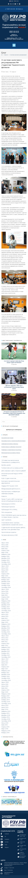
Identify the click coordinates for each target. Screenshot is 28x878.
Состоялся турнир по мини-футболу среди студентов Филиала (14, 361)
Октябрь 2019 (5, 701)
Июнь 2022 (4, 640)
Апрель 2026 (5, 550)
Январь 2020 (5, 696)
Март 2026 (4, 552)
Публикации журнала (8, 507)
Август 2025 (5, 566)
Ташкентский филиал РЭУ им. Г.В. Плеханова (8, 816)
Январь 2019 (5, 713)
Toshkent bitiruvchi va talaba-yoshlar (12, 468)
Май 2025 (4, 572)
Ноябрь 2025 (5, 560)
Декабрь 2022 (5, 628)
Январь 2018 (5, 732)
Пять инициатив (6, 512)
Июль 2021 (4, 661)
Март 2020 (4, 692)
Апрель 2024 (5, 597)
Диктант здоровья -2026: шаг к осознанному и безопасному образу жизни (14, 387)
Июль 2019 (4, 705)
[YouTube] (15, 4)
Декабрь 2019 (5, 698)
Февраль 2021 (5, 670)
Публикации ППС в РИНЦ (9, 509)
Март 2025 (4, 576)
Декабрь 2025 (5, 558)
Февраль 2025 (5, 578)
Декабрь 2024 (5, 581)
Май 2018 (4, 725)
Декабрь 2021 (5, 651)
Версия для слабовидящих (15, 429)
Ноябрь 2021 (5, 653)
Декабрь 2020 (5, 674)
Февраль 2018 (5, 731)
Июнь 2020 (4, 686)
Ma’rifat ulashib (6, 465)
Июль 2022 (4, 638)
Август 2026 (5, 543)
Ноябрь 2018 (5, 717)
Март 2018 (4, 729)
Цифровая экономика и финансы (9, 444)
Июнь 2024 (4, 593)
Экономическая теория (7, 438)
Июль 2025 (4, 568)
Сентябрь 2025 (6, 564)
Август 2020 (5, 682)
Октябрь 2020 (5, 678)
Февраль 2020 (5, 694)
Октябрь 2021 (5, 655)
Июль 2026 (4, 545)
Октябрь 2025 (5, 562)
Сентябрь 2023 (6, 610)
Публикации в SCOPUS (8, 504)
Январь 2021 (5, 672)
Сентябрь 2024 (6, 587)
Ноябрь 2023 (5, 607)
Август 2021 (5, 659)
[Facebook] (8, 4)
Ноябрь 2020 (5, 676)
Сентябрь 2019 (6, 703)
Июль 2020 (4, 684)
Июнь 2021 (4, 663)
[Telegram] (19, 4)
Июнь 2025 (4, 570)
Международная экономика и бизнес (10, 453)
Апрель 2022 (5, 643)
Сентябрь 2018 (6, 721)
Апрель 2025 (5, 574)
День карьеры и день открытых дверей (13, 471)
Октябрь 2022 (5, 632)
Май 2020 (4, 688)
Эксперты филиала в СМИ (9, 535)
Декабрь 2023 (5, 605)
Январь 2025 (5, 579)
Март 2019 (4, 709)
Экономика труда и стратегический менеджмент (13, 441)
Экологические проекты (8, 532)
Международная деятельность (10, 489)
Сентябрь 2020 (6, 680)
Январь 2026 (5, 556)
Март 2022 (4, 645)
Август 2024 (5, 589)
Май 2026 (4, 548)
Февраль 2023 (5, 624)
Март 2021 (4, 669)
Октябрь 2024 (5, 585)
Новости (14, 71)
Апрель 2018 (5, 727)
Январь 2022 (5, 649)
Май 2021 (4, 665)
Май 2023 (4, 618)
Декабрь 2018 (5, 715)
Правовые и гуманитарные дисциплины (11, 450)
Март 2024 (4, 599)
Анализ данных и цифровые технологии (11, 447)
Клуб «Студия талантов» (8, 478)
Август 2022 (5, 636)
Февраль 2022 (5, 647)
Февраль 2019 (5, 711)
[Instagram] (13, 4)
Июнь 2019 (4, 707)
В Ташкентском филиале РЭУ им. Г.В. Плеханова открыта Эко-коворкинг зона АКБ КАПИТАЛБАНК (14, 413)
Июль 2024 (4, 591)
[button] (14, 45)
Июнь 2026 (4, 547)
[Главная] (1, 54)
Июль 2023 (4, 614)
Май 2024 (4, 595)
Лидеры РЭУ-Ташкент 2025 (9, 486)
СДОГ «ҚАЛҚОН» (6, 520)
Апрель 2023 (5, 620)
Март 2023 (4, 622)
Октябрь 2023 (5, 609)
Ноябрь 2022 (5, 630)
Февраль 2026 (5, 554)
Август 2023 (5, 612)
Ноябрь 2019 (5, 700)
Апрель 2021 (5, 667)
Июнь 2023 (4, 616)
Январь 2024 (5, 603)
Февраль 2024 (5, 601)
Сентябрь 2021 (6, 657)
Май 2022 (4, 641)
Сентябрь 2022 (6, 634)
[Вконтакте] (11, 4)
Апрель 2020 (5, 690)
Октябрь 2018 (5, 719)
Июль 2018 (4, 723)
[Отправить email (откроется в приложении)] (17, 4)
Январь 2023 (5, 626)
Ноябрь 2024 (5, 583)
